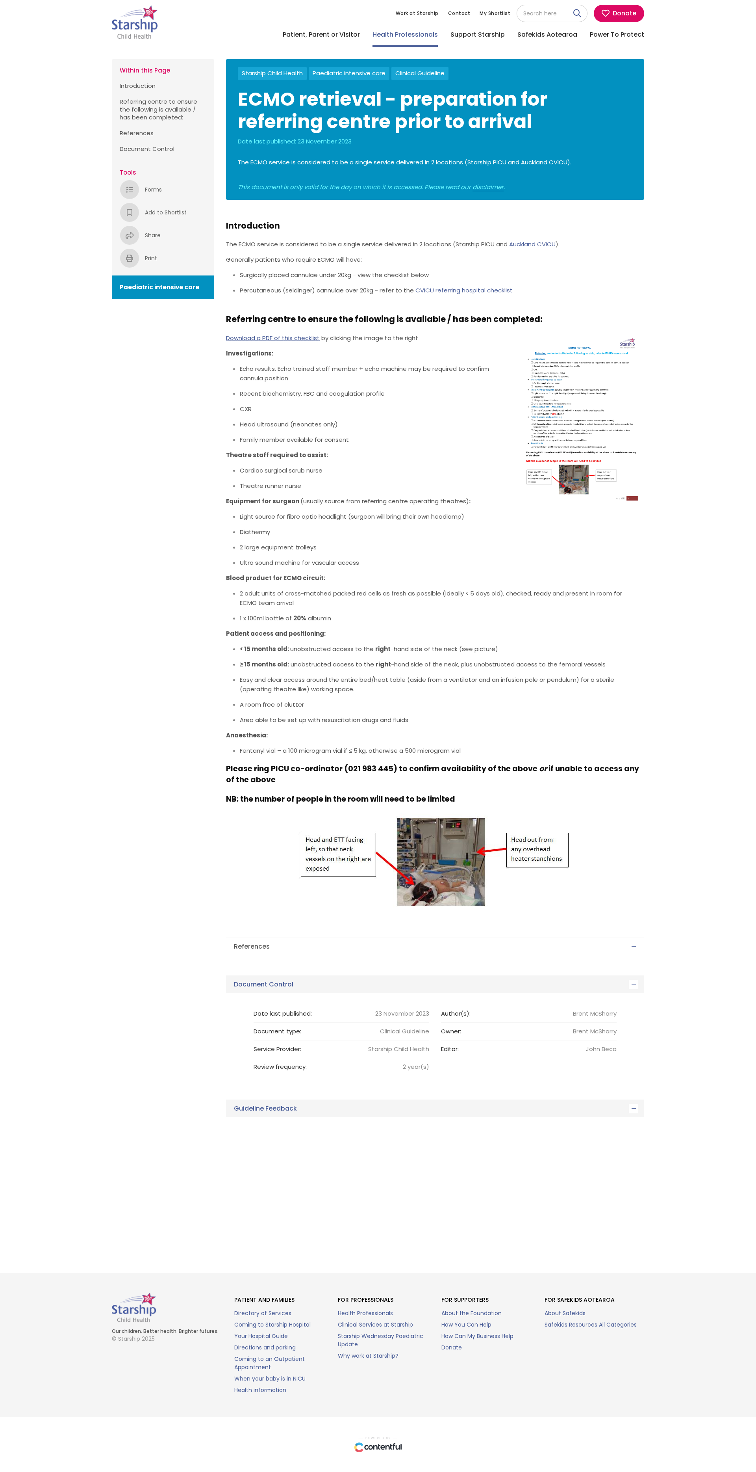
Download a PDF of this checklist (273, 338)
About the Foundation (471, 1313)
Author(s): (456, 1013)
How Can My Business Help (477, 1336)
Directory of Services (262, 1313)
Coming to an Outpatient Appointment (269, 1363)
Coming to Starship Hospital (272, 1325)
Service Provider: (277, 1049)
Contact (459, 13)
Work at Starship (417, 13)
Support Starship (477, 34)
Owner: (451, 1031)
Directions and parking (265, 1347)
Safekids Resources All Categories (591, 1325)
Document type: (277, 1031)
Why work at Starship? (368, 1356)
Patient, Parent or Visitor (321, 34)
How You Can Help (466, 1325)
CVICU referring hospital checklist (464, 290)
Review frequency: (280, 1067)
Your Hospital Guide (261, 1336)
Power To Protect (617, 34)
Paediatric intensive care (349, 73)
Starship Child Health (272, 73)
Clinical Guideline (420, 73)
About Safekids (565, 1313)
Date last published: (283, 1013)
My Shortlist (495, 13)
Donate (451, 1347)
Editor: (450, 1049)
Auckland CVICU (532, 244)
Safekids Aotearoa (547, 34)
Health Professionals (405, 34)
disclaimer (488, 187)
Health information (260, 1390)
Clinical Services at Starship (375, 1325)
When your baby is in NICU (270, 1379)
